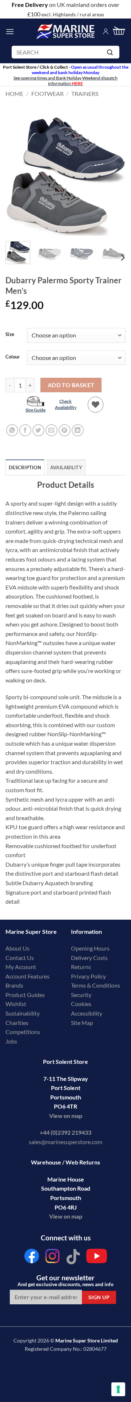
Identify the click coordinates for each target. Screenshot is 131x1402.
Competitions (22, 1031)
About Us (17, 948)
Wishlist (15, 1003)
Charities (17, 1022)
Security (81, 994)
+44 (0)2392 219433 (65, 1132)
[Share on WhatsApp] (12, 430)
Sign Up (99, 1297)
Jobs (11, 1041)
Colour (12, 357)
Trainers (84, 93)
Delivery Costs (89, 957)
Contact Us (19, 957)
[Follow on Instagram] (52, 1258)
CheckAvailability (65, 404)
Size (9, 334)
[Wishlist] (96, 405)
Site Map (82, 1022)
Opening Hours (90, 948)
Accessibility (86, 1013)
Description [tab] (25, 467)
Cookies (81, 1003)
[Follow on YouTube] (96, 1258)
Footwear (47, 93)
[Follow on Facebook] (31, 1258)
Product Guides (25, 994)
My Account (20, 966)
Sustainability (22, 1013)
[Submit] (111, 53)
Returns (81, 966)
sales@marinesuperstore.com (65, 1141)
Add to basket (71, 385)
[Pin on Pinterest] (65, 430)
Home (14, 93)
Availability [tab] (66, 467)
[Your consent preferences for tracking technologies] (118, 1389)
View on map (65, 1115)
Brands (14, 985)
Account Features (27, 976)
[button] (9, 31)
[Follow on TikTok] (73, 1258)
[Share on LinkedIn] (78, 430)
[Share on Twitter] (38, 430)
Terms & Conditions (95, 985)
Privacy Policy (88, 976)
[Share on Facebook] (25, 430)
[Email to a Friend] (51, 430)
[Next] (113, 176)
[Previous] (17, 176)
